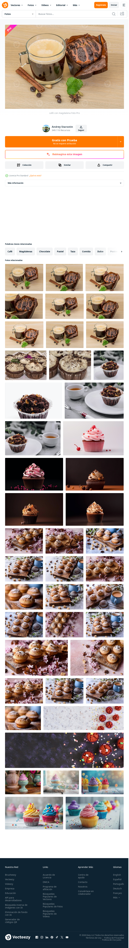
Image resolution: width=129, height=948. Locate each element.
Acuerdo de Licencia (48, 874)
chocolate (44, 249)
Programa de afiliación (49, 886)
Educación (10, 891)
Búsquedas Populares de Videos (49, 915)
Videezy (9, 882)
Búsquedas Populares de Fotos (49, 905)
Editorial (60, 5)
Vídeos (45, 5)
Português (116, 882)
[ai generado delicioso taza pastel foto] (23, 781)
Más (75, 5)
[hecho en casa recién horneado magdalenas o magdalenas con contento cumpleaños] (26, 363)
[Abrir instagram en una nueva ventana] (42, 935)
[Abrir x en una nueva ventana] (62, 935)
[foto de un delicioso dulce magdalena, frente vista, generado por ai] (93, 436)
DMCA (45, 880)
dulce (100, 249)
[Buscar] (114, 14)
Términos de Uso (91, 936)
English (115, 873)
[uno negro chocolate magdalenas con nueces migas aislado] (33, 399)
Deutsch (115, 886)
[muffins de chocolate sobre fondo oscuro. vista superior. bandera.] (64, 748)
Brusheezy (10, 873)
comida (86, 249)
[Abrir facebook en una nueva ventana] (37, 935)
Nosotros (81, 885)
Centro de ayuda (82, 874)
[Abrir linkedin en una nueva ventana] (47, 935)
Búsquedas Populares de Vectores (49, 895)
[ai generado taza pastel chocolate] (95, 472)
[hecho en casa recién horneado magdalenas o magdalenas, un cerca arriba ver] (70, 363)
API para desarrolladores (13, 897)
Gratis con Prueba (64, 141)
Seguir (81, 130)
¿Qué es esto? (35, 175)
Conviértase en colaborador (84, 891)
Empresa (9, 886)
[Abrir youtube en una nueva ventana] (67, 935)
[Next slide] (117, 250)
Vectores (15, 5)
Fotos (31, 5)
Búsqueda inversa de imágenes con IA (15, 904)
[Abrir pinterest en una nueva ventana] (52, 935)
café (10, 249)
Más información (15, 181)
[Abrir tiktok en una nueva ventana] (57, 935)
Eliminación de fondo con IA (13, 912)
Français (115, 891)
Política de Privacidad (112, 936)
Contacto (81, 880)
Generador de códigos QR (12, 919)
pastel (60, 249)
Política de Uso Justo (109, 938)
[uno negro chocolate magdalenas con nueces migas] (109, 363)
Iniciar (114, 5)
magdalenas (25, 249)
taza (72, 249)
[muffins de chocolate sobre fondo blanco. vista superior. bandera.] (83, 716)
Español (115, 877)
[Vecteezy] (5, 5)
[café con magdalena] (24, 275)
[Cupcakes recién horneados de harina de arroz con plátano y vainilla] (24, 539)
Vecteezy (9, 877)
